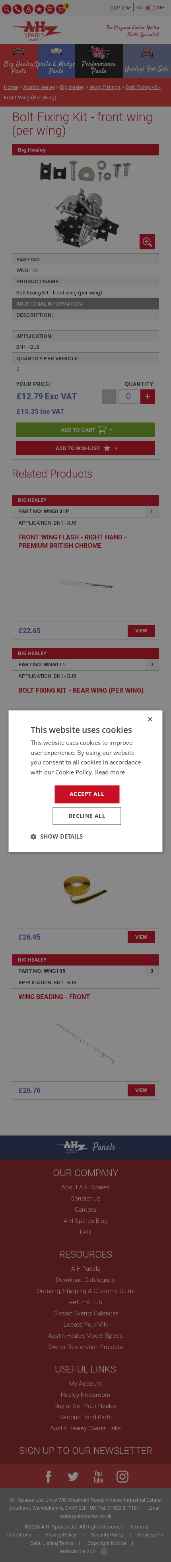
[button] (57, 836)
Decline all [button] (86, 816)
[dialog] (85, 781)
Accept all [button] (87, 794)
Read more (110, 772)
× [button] (150, 720)
